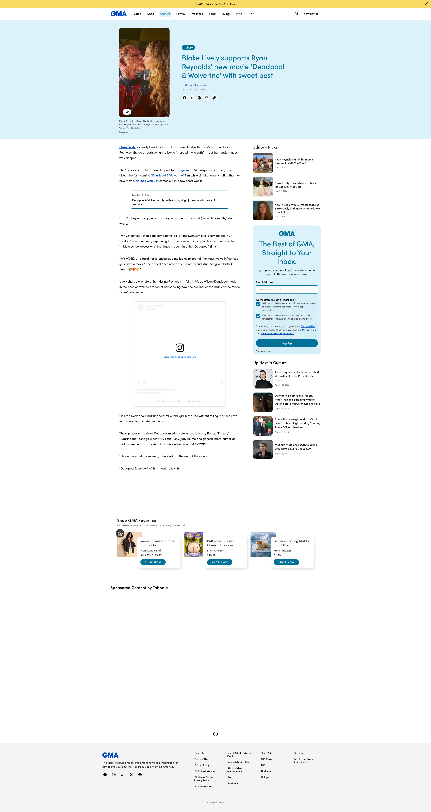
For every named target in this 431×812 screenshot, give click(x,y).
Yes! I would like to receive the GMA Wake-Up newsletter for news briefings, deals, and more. (287, 317)
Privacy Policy (310, 329)
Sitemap (298, 753)
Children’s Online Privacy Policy (203, 778)
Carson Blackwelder (196, 85)
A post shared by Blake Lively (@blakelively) (179, 401)
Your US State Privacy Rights (239, 754)
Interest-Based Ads (238, 762)
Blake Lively (127, 147)
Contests (199, 753)
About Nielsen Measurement (235, 769)
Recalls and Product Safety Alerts (304, 760)
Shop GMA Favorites (136, 520)
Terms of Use (308, 326)
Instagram (182, 170)
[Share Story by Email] (206, 98)
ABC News (266, 759)
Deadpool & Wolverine (167, 175)
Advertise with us (203, 786)
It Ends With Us (147, 180)
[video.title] (144, 72)
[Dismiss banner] (426, 4)
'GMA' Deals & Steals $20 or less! (215, 4)
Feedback (233, 783)
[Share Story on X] (192, 98)
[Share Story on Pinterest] (199, 98)
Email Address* (265, 282)
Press (231, 777)
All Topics (266, 777)
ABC (263, 765)
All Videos (266, 771)
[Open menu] (251, 14)
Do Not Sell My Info (204, 771)
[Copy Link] (214, 98)
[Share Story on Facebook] (184, 98)
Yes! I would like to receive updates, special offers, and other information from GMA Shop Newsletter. (289, 307)
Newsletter (311, 13)
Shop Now (153, 562)
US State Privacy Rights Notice (277, 333)
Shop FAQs (266, 753)
